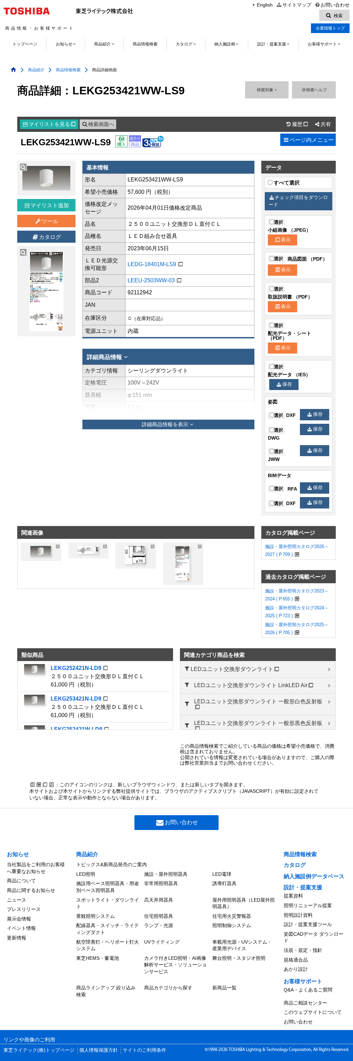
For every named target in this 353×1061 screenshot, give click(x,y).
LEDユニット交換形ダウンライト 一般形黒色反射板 (258, 723)
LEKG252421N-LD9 (76, 668)
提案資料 (293, 896)
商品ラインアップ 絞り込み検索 (105, 991)
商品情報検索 (145, 44)
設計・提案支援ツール (308, 924)
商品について (21, 880)
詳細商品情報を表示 (165, 424)
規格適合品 (296, 960)
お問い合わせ (335, 5)
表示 (286, 239)
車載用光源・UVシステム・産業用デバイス (242, 945)
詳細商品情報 (104, 357)
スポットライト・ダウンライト (107, 903)
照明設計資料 (298, 915)
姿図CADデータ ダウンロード (313, 937)
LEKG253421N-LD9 (76, 699)
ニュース (16, 900)
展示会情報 (19, 919)
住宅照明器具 (158, 916)
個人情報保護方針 (98, 1050)
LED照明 (85, 874)
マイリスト (52, 124)
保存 (287, 384)
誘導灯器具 (224, 883)
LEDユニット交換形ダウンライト (232, 669)
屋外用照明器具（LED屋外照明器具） (243, 903)
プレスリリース (24, 909)
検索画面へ (101, 124)
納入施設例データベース (314, 876)
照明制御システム (231, 925)
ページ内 (312, 140)
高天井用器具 (158, 900)
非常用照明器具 (161, 883)
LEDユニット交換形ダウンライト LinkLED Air (250, 685)
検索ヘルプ (316, 89)
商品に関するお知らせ (31, 890)
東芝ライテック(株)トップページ (38, 1050)
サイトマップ (296, 5)
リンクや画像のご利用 (29, 1039)
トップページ (24, 44)
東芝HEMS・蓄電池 (97, 958)
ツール (50, 221)
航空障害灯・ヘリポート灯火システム (107, 945)
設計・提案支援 (271, 44)
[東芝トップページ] (28, 11)
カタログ (184, 44)
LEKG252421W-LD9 (76, 729)
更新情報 (16, 938)
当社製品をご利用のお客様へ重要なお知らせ (36, 868)
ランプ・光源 (158, 925)
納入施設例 (224, 44)
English (265, 5)
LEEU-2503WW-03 (151, 280)
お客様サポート (322, 44)
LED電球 (221, 874)
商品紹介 (102, 44)
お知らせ (64, 44)
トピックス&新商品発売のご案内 (111, 864)
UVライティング (162, 942)
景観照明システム (95, 916)
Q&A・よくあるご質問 (308, 989)
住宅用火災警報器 (231, 916)
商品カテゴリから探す (168, 987)
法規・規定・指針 (303, 950)
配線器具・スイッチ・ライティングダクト (107, 929)
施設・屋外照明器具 (166, 874)
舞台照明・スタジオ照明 (238, 958)
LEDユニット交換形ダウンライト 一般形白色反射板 (258, 701)
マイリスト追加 (49, 205)
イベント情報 (21, 928)
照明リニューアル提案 (308, 905)
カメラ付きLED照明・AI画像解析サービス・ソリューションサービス (175, 964)
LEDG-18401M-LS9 (152, 264)
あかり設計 (296, 969)
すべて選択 (286, 183)
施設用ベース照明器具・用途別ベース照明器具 (107, 887)
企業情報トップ (330, 28)
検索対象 (265, 89)
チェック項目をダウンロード (298, 201)
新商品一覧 (224, 987)
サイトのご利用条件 (144, 1050)
